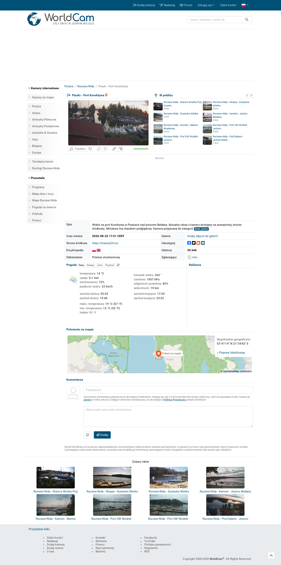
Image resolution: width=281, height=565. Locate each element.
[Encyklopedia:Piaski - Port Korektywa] (94, 250)
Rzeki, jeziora (201, 229)
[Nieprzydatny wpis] (90, 148)
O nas (50, 551)
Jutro (99, 265)
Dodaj (103, 435)
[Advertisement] (159, 187)
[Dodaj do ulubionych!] (105, 148)
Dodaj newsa (55, 548)
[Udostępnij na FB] (189, 243)
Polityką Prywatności (174, 399)
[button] (245, 5)
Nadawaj (169, 5)
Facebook (150, 537)
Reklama (101, 541)
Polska (36, 106)
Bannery (101, 551)
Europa (36, 152)
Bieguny (37, 146)
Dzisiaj (90, 265)
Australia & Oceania (44, 132)
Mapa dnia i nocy (43, 194)
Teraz (81, 265)
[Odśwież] (118, 265)
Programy (38, 187)
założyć (88, 399)
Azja (35, 139)
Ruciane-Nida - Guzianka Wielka (181, 113)
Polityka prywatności (157, 544)
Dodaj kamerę (145, 5)
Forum (187, 5)
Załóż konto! (228, 5)
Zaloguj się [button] (205, 5)
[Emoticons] (88, 435)
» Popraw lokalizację (231, 352)
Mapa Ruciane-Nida (44, 200)
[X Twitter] (194, 243)
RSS (146, 551)
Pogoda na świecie (44, 207)
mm (194, 257)
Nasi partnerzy (105, 548)
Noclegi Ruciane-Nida (46, 168)
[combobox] (219, 19)
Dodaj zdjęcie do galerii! (202, 236)
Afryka (36, 113)
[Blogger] (198, 243)
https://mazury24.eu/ (105, 243)
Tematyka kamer (42, 161)
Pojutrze (109, 265)
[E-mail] (203, 243)
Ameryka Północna (44, 119)
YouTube (149, 541)
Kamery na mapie (43, 97)
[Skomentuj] (99, 148)
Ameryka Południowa (45, 126)
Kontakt (101, 537)
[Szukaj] (247, 19)
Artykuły (37, 213)
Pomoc (36, 220)
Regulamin (151, 548)
